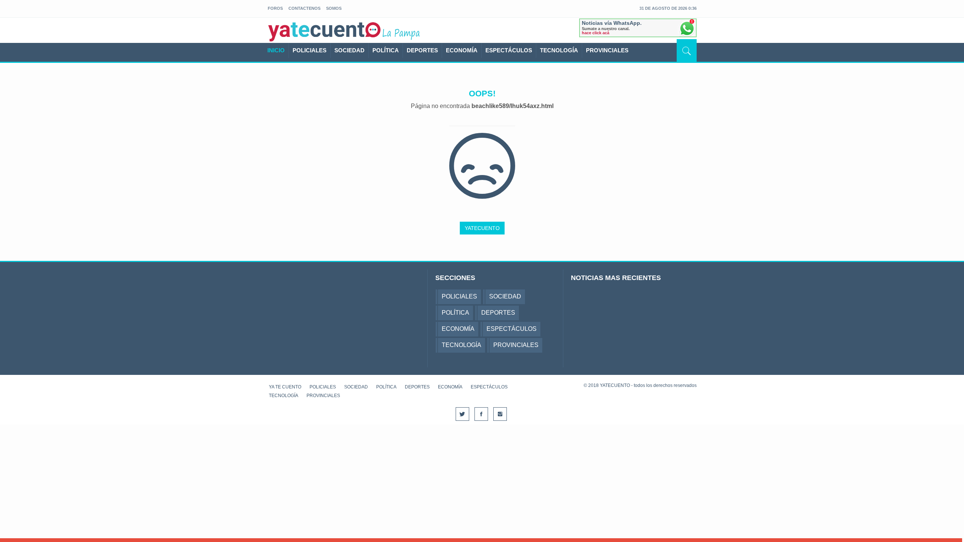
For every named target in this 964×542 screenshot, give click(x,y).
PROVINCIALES (607, 50)
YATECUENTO (482, 228)
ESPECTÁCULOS (508, 50)
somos (334, 8)
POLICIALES (309, 50)
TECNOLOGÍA (559, 50)
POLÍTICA (385, 50)
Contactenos (304, 8)
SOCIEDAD (349, 50)
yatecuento (324, 31)
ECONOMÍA (461, 50)
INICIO (276, 50)
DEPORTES (422, 50)
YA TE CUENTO (285, 387)
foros (275, 8)
